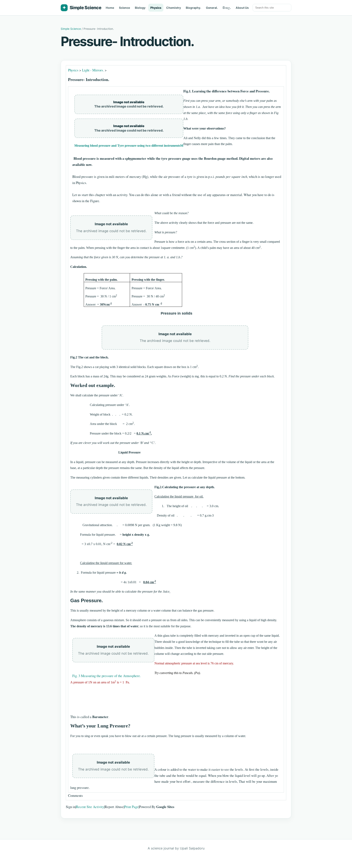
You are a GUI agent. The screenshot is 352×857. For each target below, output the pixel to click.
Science (124, 7)
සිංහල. (227, 7)
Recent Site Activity (90, 806)
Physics (155, 7)
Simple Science (81, 7)
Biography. (193, 7)
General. (212, 7)
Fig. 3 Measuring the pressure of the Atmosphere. (106, 675)
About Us (242, 7)
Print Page (131, 806)
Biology (140, 7)
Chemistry (173, 7)
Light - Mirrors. (93, 70)
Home (110, 7)
